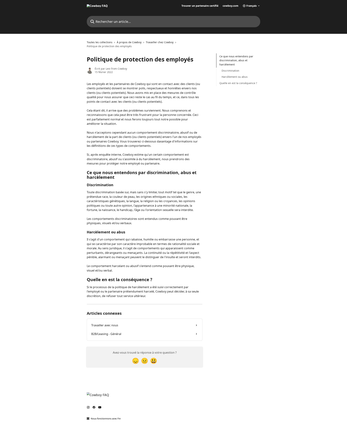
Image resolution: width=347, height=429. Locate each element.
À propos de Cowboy (129, 42)
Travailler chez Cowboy (160, 42)
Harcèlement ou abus (235, 76)
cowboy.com (230, 6)
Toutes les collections (99, 42)
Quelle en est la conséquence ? (238, 83)
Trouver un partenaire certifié (199, 6)
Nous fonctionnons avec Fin (106, 418)
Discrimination (230, 70)
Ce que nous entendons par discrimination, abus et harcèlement (236, 60)
